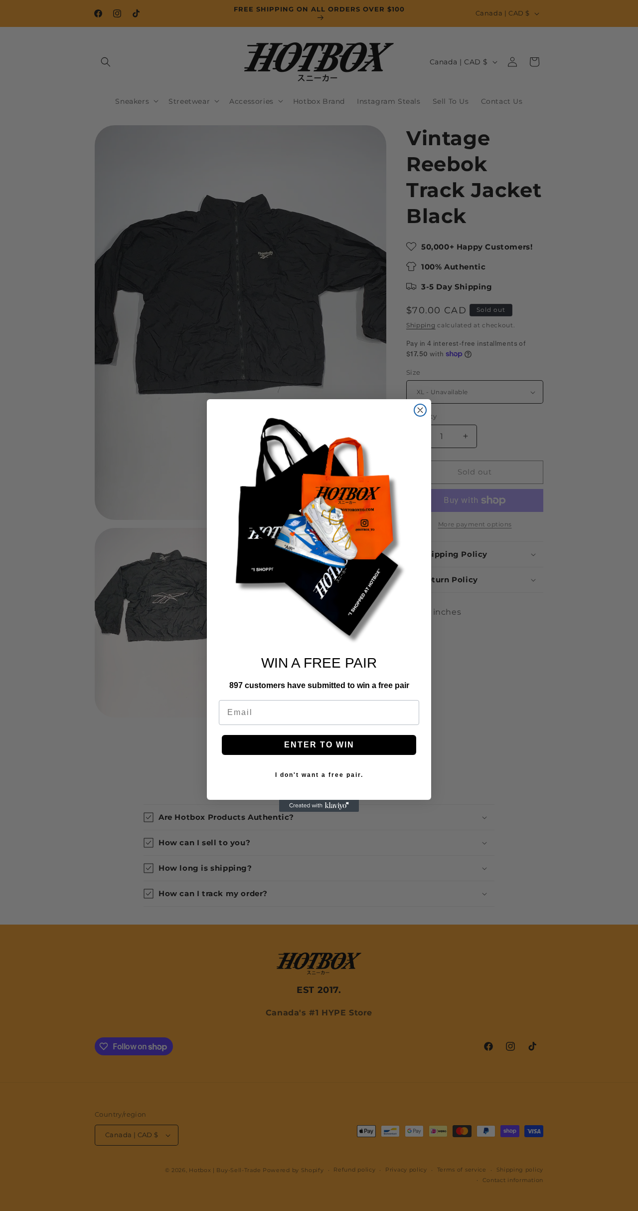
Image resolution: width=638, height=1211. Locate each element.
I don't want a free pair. (319, 774)
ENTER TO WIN (319, 744)
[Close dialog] (420, 410)
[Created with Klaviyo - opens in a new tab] (319, 806)
